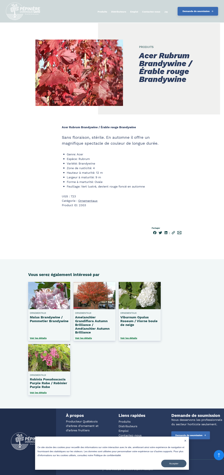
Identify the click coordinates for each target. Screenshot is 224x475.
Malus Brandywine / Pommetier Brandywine (49, 319)
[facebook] (155, 233)
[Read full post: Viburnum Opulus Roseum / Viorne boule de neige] (140, 308)
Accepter (173, 463)
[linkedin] (166, 233)
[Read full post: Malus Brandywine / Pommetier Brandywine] (49, 308)
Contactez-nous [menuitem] (151, 11)
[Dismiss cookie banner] (185, 441)
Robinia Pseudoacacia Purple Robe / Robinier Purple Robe (48, 383)
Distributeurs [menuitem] (118, 11)
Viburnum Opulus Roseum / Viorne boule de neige (139, 321)
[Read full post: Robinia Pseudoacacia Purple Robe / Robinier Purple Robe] (49, 370)
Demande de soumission (196, 11)
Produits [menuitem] (102, 11)
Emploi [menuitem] (134, 11)
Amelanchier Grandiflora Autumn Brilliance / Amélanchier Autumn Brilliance (92, 324)
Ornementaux (88, 200)
